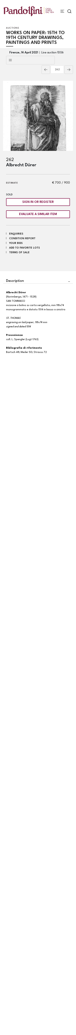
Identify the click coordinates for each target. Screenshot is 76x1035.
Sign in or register (38, 202)
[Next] (68, 69)
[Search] (69, 11)
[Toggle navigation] (62, 11)
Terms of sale (19, 252)
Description (15, 281)
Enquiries (16, 234)
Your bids (16, 243)
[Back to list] (30, 60)
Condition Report (22, 238)
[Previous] (46, 69)
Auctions (12, 28)
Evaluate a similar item (38, 214)
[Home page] (28, 11)
